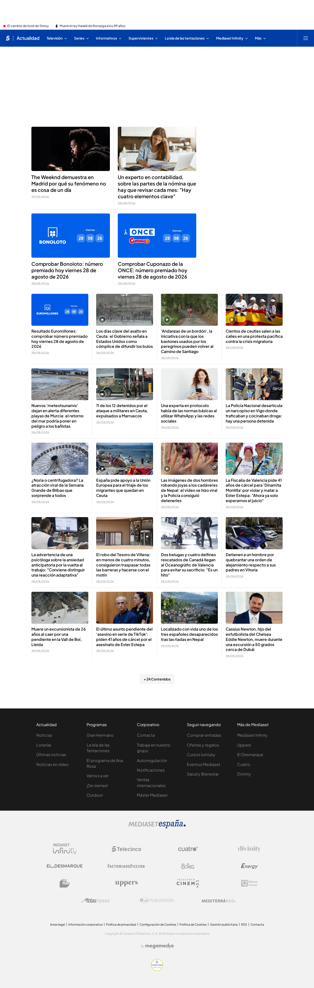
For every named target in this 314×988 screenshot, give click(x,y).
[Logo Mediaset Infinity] (65, 849)
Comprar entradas (204, 735)
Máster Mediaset (152, 795)
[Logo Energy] (249, 866)
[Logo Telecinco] (126, 849)
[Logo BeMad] (65, 883)
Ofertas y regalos (203, 745)
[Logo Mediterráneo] (218, 901)
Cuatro (243, 764)
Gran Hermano (100, 735)
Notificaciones (151, 770)
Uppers (244, 745)
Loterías (43, 745)
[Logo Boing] (188, 866)
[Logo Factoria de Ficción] (126, 866)
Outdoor (95, 795)
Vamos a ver (98, 775)
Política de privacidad (121, 924)
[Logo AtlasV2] (95, 900)
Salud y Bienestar (203, 773)
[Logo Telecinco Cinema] (188, 883)
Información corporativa (85, 924)
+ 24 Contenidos (157, 679)
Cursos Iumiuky (201, 754)
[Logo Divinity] (249, 849)
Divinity (244, 773)
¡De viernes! (97, 785)
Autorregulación (152, 760)
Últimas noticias (51, 754)
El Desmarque (250, 754)
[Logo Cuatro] (188, 849)
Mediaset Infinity (252, 735)
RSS (244, 924)
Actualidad (28, 38)
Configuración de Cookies (158, 924)
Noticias (44, 735)
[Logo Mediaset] (157, 827)
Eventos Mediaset (203, 764)
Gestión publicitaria (224, 924)
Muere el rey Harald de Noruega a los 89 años (93, 26)
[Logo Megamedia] (159, 946)
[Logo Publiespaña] (157, 900)
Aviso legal (57, 924)
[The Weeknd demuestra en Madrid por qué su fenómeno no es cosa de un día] (70, 149)
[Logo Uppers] (126, 883)
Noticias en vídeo (52, 764)
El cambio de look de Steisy (28, 26)
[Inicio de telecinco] (8, 38)
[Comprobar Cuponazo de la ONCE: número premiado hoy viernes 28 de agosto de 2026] (157, 235)
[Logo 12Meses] (249, 883)
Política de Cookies (193, 924)
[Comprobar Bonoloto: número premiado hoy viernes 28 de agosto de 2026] (70, 235)
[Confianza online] (157, 969)
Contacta (146, 735)
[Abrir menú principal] (305, 38)
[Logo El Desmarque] (64, 866)
